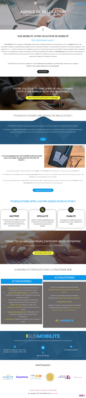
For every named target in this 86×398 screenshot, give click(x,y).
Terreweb (55, 393)
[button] (35, 3)
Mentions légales (35, 390)
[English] (80, 395)
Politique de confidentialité (49, 390)
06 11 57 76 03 (43, 356)
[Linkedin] (43, 348)
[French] (83, 395)
